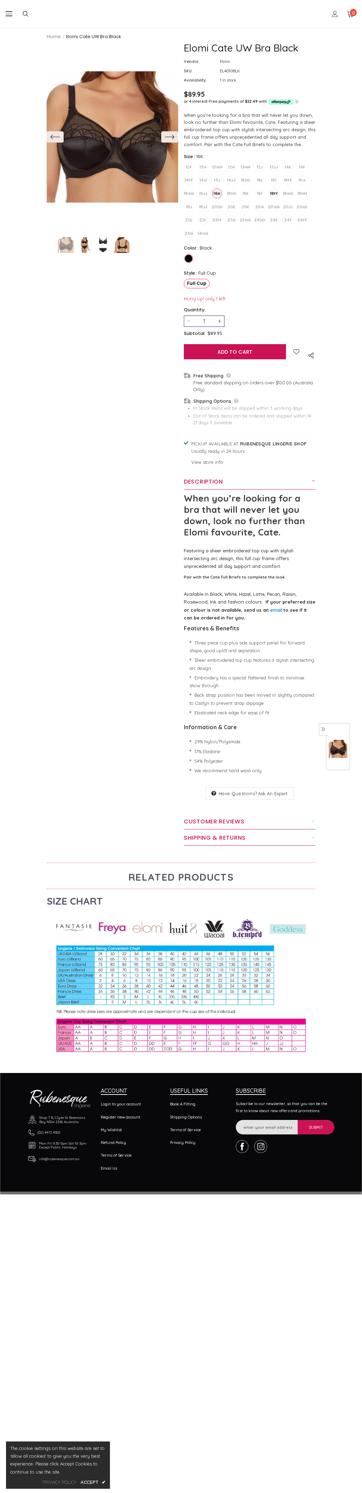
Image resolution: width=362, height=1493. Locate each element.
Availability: (195, 80)
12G (202, 167)
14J (217, 180)
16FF (288, 180)
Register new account (120, 1117)
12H (231, 167)
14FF (189, 180)
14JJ (231, 180)
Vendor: (191, 61)
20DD (217, 207)
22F (202, 220)
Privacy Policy (182, 1142)
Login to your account (121, 1104)
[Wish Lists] (296, 351)
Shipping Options (186, 1117)
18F (260, 193)
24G (189, 233)
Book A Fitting (182, 1104)
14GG (203, 233)
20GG (274, 207)
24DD (259, 220)
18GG (288, 193)
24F (288, 220)
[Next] (169, 137)
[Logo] (182, 13)
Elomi (225, 61)
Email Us (109, 1168)
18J (189, 207)
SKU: (188, 71)
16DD (245, 180)
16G (301, 180)
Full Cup (196, 283)
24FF (302, 220)
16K (217, 193)
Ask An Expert (273, 793)
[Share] (309, 354)
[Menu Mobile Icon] (9, 14)
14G (203, 180)
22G (231, 220)
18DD (231, 193)
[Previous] (55, 137)
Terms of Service (116, 1155)
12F (189, 167)
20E (231, 207)
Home (54, 37)
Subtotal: (194, 333)
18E (246, 193)
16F (274, 180)
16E (260, 180)
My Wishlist (111, 1129)
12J (260, 167)
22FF (217, 220)
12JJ (274, 167)
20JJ (288, 207)
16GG (189, 193)
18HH (302, 193)
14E (288, 167)
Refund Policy (113, 1142)
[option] (112, 137)
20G (259, 207)
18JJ (203, 207)
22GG (245, 220)
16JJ (203, 193)
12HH (245, 167)
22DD (302, 207)
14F (302, 167)
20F (245, 207)
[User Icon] (335, 14)
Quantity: (194, 310)
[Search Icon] (31, 14)
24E (274, 220)
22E (188, 220)
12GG (217, 167)
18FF (274, 193)
